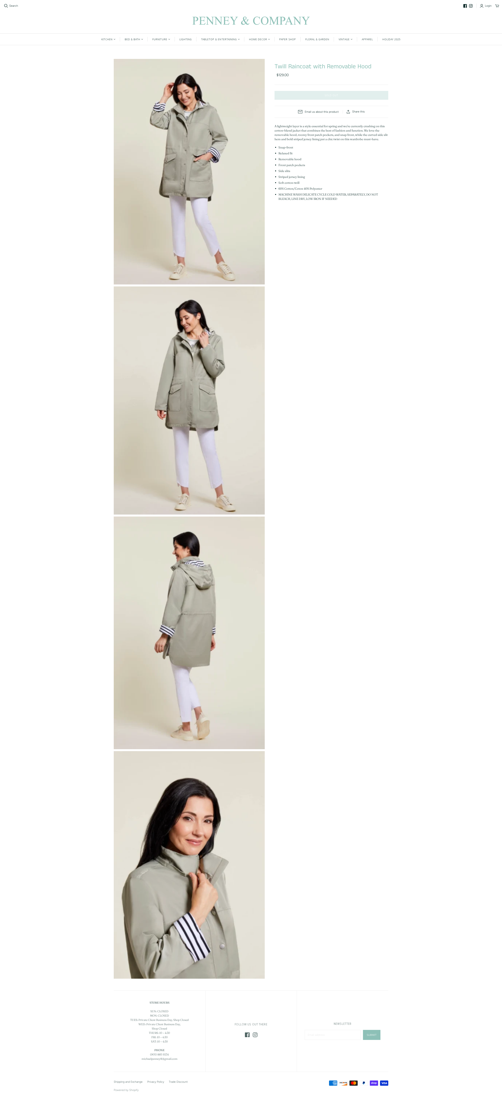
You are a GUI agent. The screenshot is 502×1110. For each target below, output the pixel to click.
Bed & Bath (132, 39)
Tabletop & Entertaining (219, 39)
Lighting (185, 39)
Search (13, 5)
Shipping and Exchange (128, 1081)
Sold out (331, 95)
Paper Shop (287, 39)
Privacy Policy (155, 1081)
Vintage (344, 39)
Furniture (159, 39)
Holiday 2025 (391, 39)
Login (488, 5)
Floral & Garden (317, 39)
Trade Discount (178, 1081)
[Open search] (6, 6)
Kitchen (107, 39)
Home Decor (258, 39)
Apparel (367, 39)
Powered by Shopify (126, 1090)
